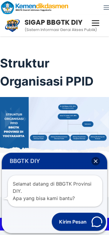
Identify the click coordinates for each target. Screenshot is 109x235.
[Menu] (106, 7)
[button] (95, 161)
